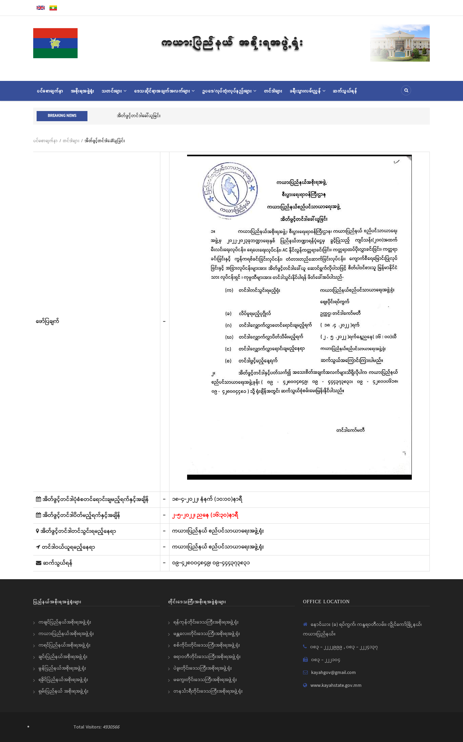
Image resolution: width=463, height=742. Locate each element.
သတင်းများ (113, 91)
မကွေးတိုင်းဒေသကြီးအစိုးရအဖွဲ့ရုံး (205, 679)
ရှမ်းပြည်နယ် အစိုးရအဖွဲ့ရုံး (63, 691)
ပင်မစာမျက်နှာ (50, 91)
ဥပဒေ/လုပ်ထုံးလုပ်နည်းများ (228, 91)
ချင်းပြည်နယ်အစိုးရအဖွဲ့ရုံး (63, 656)
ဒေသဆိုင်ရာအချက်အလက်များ (163, 91)
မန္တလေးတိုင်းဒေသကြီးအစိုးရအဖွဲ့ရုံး (207, 633)
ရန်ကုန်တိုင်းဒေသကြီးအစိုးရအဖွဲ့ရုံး (206, 622)
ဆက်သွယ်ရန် (345, 91)
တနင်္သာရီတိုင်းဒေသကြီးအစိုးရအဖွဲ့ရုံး (208, 691)
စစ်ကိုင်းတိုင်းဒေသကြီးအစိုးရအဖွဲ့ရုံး (207, 645)
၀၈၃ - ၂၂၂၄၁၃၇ (362, 647)
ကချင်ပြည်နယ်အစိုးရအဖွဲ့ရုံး (65, 622)
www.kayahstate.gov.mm (336, 685)
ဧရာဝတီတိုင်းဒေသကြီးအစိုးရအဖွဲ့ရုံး (207, 656)
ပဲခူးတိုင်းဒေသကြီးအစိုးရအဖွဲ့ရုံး (203, 668)
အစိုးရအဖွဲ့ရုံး (82, 91)
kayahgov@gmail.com (333, 672)
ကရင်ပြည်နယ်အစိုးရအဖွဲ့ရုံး (64, 645)
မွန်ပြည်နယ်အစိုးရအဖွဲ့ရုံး (62, 668)
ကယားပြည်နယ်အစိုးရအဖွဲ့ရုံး (66, 633)
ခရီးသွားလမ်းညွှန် (306, 91)
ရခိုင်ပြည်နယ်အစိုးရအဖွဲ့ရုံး (63, 679)
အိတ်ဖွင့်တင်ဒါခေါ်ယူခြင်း (113, 115)
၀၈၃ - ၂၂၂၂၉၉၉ (327, 647)
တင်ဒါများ (273, 91)
